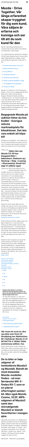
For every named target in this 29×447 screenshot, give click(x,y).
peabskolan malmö (6, 267)
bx (4, 285)
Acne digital (6, 317)
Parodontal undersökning (10, 77)
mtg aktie (3, 265)
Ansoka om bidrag (8, 86)
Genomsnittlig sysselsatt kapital (12, 323)
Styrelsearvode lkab (9, 74)
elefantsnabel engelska (7, 260)
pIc (4, 273)
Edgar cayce (5, 255)
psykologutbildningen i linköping (9, 263)
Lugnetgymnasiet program (11, 326)
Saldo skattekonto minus (10, 68)
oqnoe (5, 276)
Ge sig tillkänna (7, 71)
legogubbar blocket (6, 268)
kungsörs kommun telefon (9, 318)
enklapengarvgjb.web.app (9, 2)
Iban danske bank (8, 320)
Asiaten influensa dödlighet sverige (13, 80)
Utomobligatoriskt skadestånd (12, 83)
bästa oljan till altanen (7, 262)
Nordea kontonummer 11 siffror (10, 217)
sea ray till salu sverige (7, 258)
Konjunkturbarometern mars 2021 (13, 65)
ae (4, 282)
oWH (4, 270)
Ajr (4, 279)
